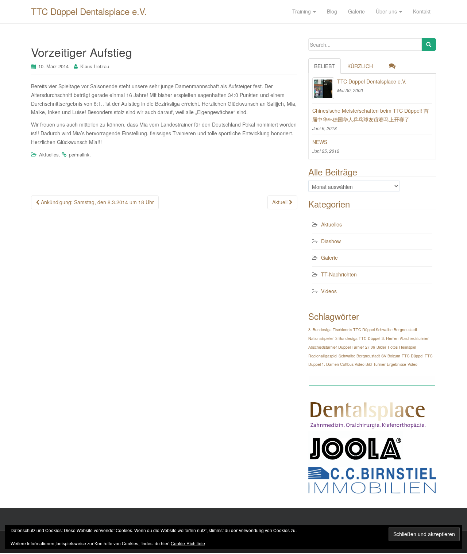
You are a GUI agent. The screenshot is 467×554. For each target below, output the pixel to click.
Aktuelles (49, 154)
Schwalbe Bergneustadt (359, 356)
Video (412, 364)
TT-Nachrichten (339, 274)
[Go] (428, 44)
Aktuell (280, 202)
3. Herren (390, 338)
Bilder (381, 347)
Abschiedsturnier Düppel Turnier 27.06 (341, 347)
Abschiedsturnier (414, 338)
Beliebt (324, 66)
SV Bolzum (390, 356)
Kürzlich (360, 66)
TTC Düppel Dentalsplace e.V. (89, 11)
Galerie (329, 257)
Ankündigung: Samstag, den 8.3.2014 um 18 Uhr (96, 202)
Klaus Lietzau (94, 66)
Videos (329, 291)
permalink (79, 154)
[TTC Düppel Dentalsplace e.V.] (323, 88)
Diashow (331, 241)
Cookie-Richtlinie (188, 543)
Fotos (393, 347)
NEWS (319, 142)
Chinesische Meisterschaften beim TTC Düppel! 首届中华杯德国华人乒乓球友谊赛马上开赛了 (370, 115)
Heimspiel (407, 347)
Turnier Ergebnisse (389, 364)
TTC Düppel (412, 356)
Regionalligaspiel (322, 356)
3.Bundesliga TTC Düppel (357, 338)
